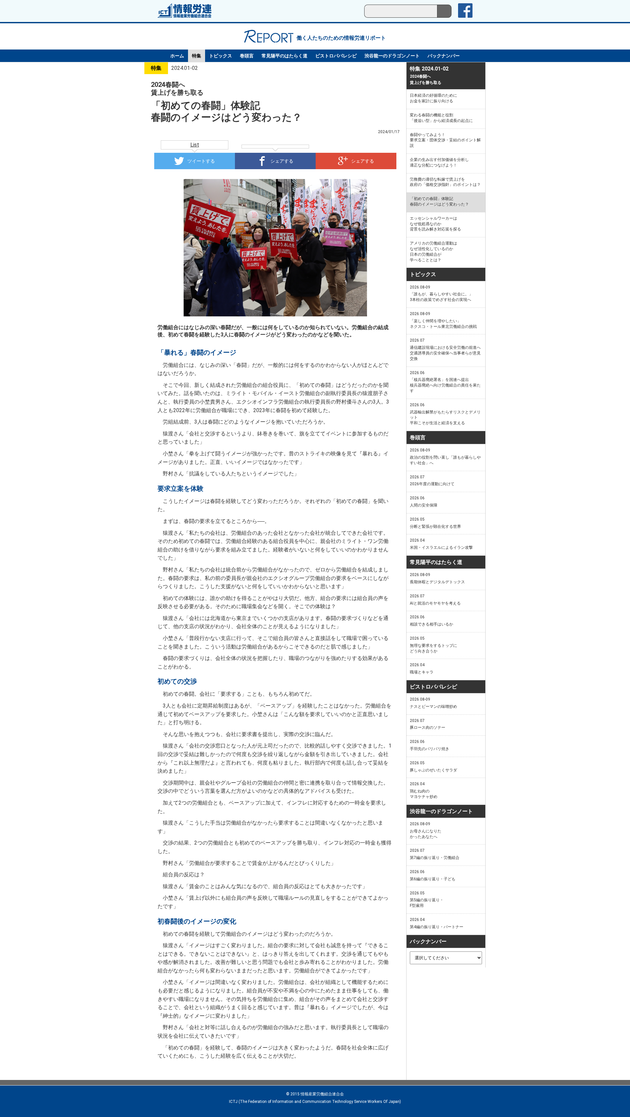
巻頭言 (247, 55)
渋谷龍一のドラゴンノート (392, 55)
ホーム (177, 55)
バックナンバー (444, 55)
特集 (196, 55)
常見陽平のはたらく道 (284, 55)
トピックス (220, 55)
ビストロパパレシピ (336, 55)
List (194, 145)
